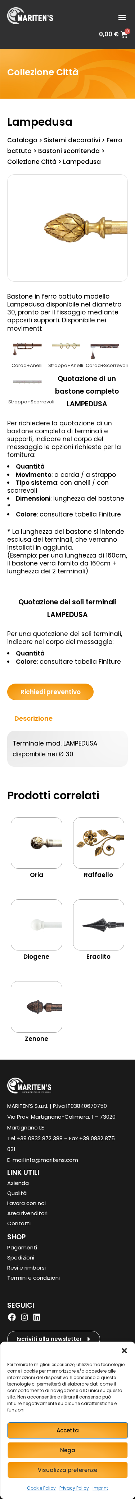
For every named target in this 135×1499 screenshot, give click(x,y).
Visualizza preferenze (67, 1470)
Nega (67, 1450)
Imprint (100, 1488)
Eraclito (98, 956)
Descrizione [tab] (33, 718)
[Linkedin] (36, 1317)
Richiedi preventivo (51, 692)
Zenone (36, 1038)
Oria (36, 875)
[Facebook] (12, 1317)
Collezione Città (42, 72)
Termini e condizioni (33, 1277)
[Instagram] (24, 1317)
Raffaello (98, 875)
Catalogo (22, 140)
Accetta (68, 1430)
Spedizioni (20, 1257)
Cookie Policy (41, 1488)
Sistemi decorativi (72, 140)
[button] (124, 1350)
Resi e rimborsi (26, 1267)
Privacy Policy (74, 1488)
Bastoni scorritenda (69, 151)
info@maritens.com (51, 1160)
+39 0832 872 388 (40, 1138)
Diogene (36, 956)
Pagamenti (22, 1247)
